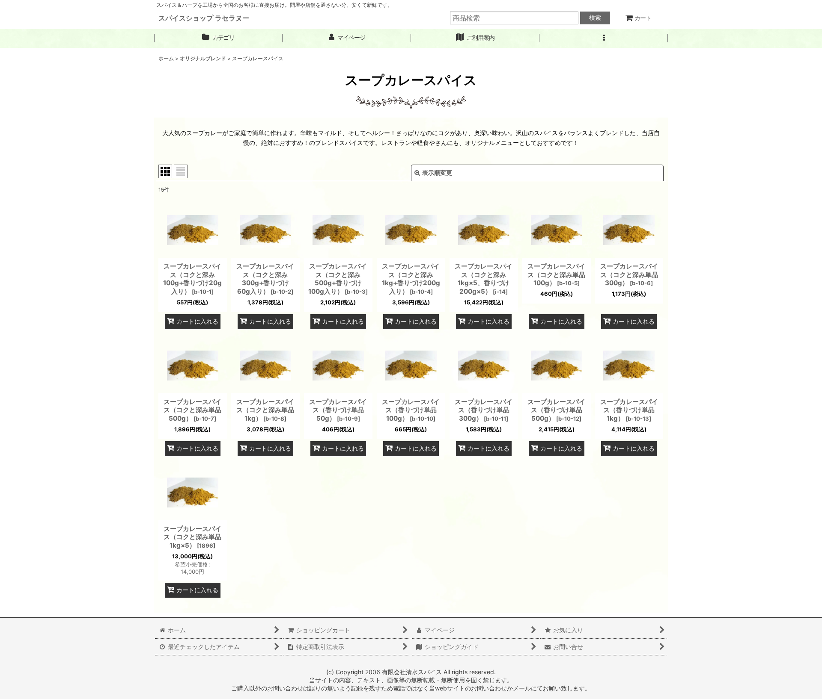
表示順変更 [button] (437, 172)
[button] (603, 38)
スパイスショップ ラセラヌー (203, 18)
